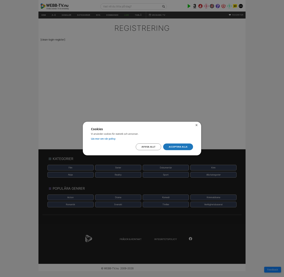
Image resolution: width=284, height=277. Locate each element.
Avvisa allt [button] (148, 146)
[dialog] (142, 138)
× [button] (196, 125)
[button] (178, 147)
